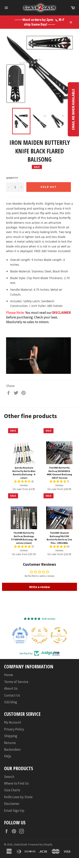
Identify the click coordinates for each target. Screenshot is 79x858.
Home (8, 675)
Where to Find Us (16, 783)
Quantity (12, 177)
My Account (12, 722)
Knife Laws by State (18, 797)
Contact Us (12, 695)
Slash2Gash (20, 844)
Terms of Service (16, 682)
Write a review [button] (39, 587)
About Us (11, 688)
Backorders (12, 749)
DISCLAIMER (61, 312)
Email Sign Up (14, 810)
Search (9, 776)
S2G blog (10, 702)
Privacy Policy (14, 729)
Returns (10, 743)
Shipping (10, 736)
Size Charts (12, 790)
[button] (22, 481)
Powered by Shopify (40, 844)
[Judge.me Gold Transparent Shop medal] (59, 635)
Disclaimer (11, 803)
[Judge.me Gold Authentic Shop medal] (39, 635)
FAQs (7, 756)
